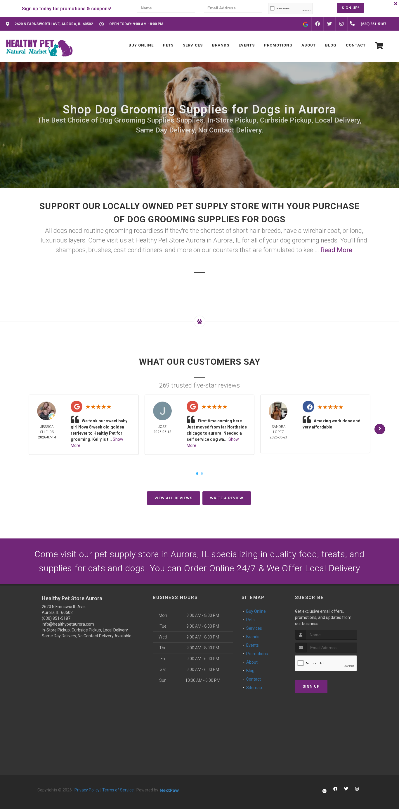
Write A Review (226, 498)
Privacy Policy (87, 790)
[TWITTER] (329, 24)
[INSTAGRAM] (341, 24)
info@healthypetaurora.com (68, 624)
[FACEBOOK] (317, 24)
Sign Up (311, 686)
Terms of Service (118, 790)
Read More (336, 250)
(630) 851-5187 (56, 618)
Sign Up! (350, 8)
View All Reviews (173, 498)
